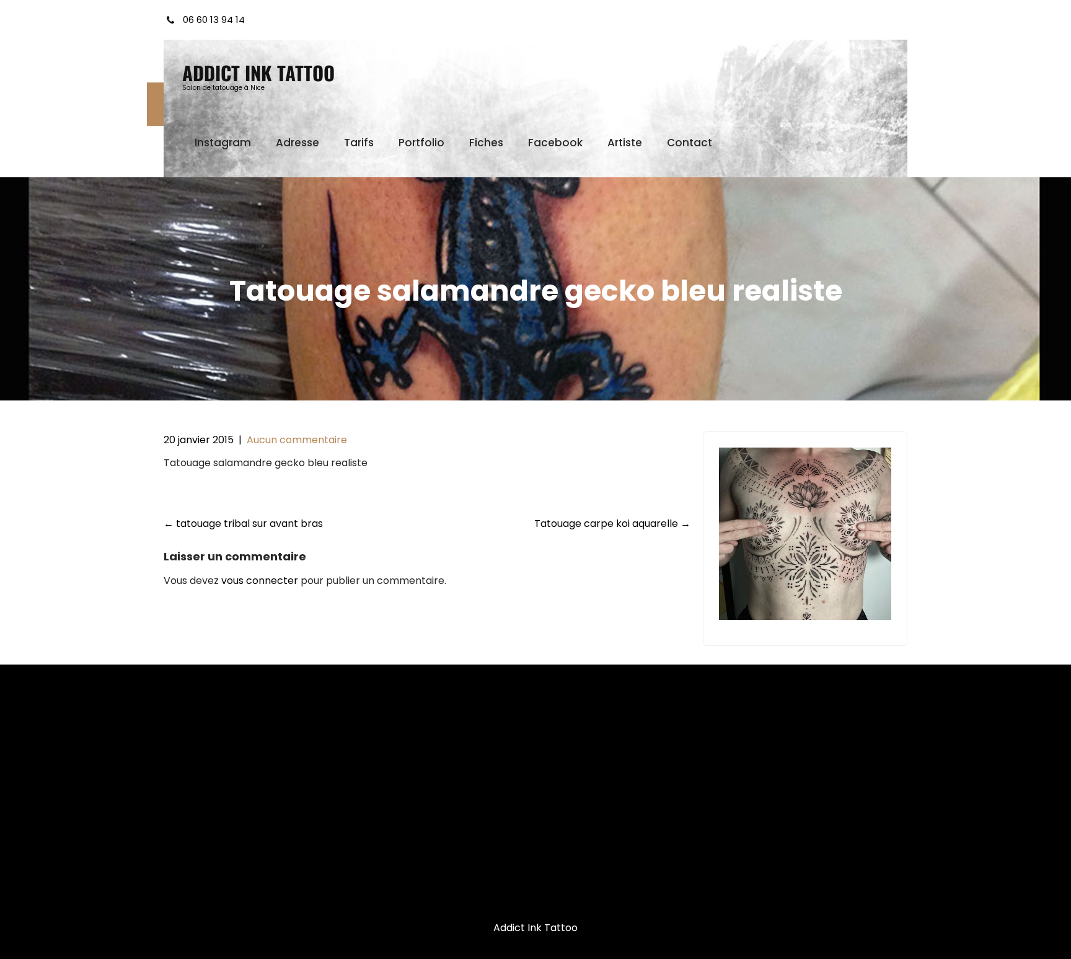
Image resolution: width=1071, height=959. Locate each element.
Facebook (555, 142)
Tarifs (359, 142)
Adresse (297, 142)
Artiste (624, 142)
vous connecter (259, 580)
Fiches (486, 142)
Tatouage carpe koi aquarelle (612, 523)
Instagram (223, 142)
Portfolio (421, 142)
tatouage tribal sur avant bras (243, 523)
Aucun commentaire (297, 440)
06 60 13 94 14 (214, 19)
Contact (689, 142)
